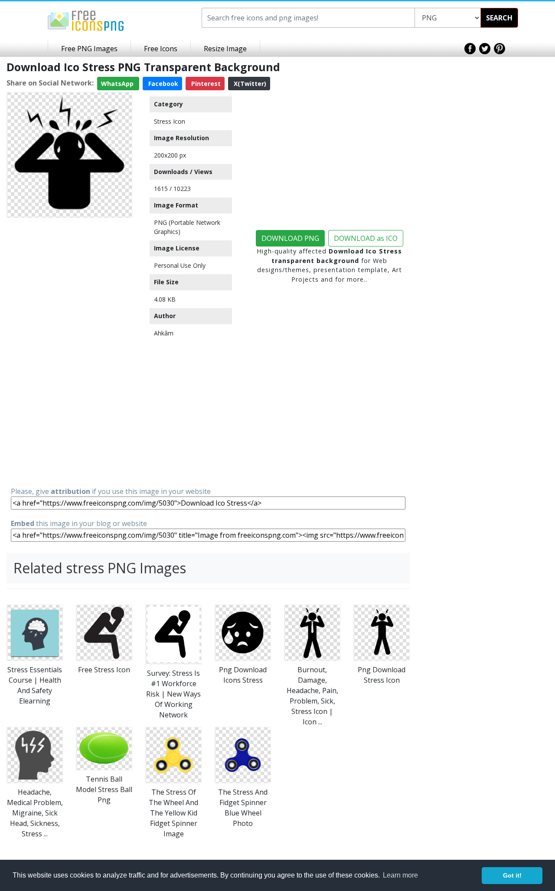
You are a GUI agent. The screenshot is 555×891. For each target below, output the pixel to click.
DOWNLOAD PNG (290, 238)
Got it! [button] (512, 875)
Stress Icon (169, 121)
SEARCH (499, 18)
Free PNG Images (89, 48)
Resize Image (225, 48)
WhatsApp (118, 83)
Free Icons (160, 48)
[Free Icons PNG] (86, 20)
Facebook (162, 83)
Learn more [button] (400, 875)
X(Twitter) (249, 83)
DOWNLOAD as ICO (366, 238)
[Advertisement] (69, 351)
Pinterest (205, 83)
